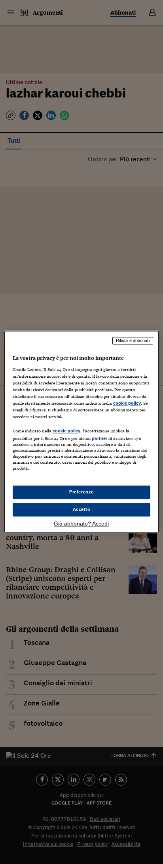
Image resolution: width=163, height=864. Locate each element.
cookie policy (127, 403)
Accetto (82, 509)
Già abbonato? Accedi (81, 524)
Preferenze (81, 492)
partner (99, 438)
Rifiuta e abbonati (133, 340)
